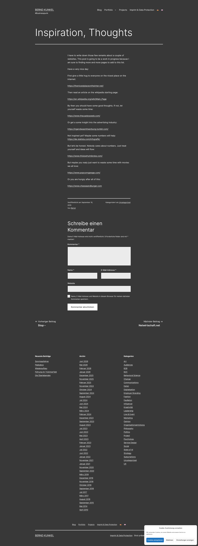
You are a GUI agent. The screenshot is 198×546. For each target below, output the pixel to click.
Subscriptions (130, 457)
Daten (126, 386)
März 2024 (84, 411)
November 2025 (86, 379)
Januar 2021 (84, 464)
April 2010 (83, 510)
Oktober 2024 (85, 390)
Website (71, 283)
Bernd (73, 208)
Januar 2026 (84, 372)
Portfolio (108, 10)
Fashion (127, 397)
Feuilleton (128, 400)
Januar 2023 (84, 446)
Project (127, 436)
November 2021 (86, 460)
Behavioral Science (132, 375)
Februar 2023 (85, 443)
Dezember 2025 (86, 375)
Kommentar (73, 244)
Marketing (128, 418)
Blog (99, 10)
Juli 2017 (83, 492)
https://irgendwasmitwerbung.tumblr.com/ (88, 129)
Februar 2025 (85, 382)
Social (126, 446)
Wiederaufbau (41, 368)
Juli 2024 (83, 400)
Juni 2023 (83, 432)
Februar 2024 (85, 414)
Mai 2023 (83, 436)
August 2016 (84, 499)
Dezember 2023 (86, 418)
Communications (131, 382)
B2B (125, 368)
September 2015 (86, 503)
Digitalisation (129, 390)
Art (125, 361)
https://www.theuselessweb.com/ (84, 116)
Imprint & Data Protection (142, 10)
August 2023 (85, 425)
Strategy (127, 453)
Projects (123, 10)
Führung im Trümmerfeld (46, 372)
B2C (125, 372)
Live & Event (129, 414)
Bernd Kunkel (44, 9)
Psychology (129, 439)
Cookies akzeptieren (155, 540)
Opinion (127, 421)
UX (125, 464)
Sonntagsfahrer (42, 361)
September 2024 (86, 393)
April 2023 (83, 439)
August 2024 (85, 397)
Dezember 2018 (86, 478)
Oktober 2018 (85, 485)
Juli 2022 (83, 450)
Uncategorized (124, 202)
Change (127, 379)
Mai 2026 (83, 365)
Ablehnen (169, 540)
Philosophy (128, 428)
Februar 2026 (85, 368)
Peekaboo (39, 365)
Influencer (128, 404)
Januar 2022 (84, 457)
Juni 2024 (83, 404)
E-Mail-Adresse (108, 270)
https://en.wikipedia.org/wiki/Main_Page (87, 99)
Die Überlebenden (43, 375)
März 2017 (83, 496)
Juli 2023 (83, 428)
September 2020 (86, 471)
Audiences (128, 365)
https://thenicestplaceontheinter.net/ (85, 86)
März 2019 (84, 474)
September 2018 (86, 488)
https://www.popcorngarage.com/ (84, 172)
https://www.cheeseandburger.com (85, 186)
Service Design (130, 443)
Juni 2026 (83, 361)
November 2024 (86, 386)
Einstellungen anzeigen (185, 540)
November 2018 (86, 481)
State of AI (128, 450)
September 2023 (86, 421)
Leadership (128, 411)
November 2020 (86, 467)
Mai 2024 (83, 407)
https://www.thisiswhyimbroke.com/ (85, 156)
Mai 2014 (83, 506)
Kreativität (128, 407)
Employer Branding (132, 393)
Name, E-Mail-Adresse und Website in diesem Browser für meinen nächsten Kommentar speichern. (100, 297)
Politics (127, 432)
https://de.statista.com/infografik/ (84, 139)
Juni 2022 (83, 453)
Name (71, 270)
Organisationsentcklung (134, 425)
